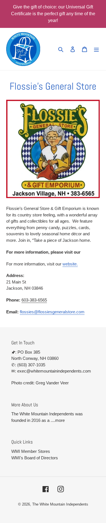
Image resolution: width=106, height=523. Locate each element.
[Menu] (96, 49)
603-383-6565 (34, 300)
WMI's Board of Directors (34, 457)
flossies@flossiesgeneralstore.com (52, 311)
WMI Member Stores (30, 451)
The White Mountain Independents (60, 504)
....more (58, 420)
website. (70, 264)
